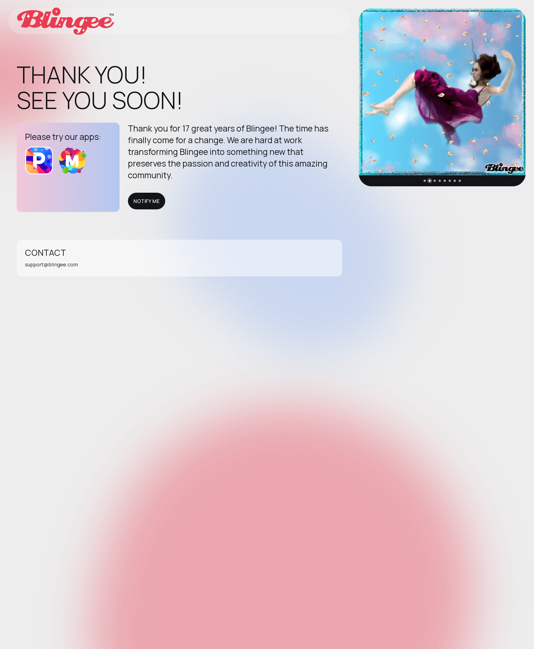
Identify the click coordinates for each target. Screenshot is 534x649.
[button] (425, 181)
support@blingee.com (51, 264)
